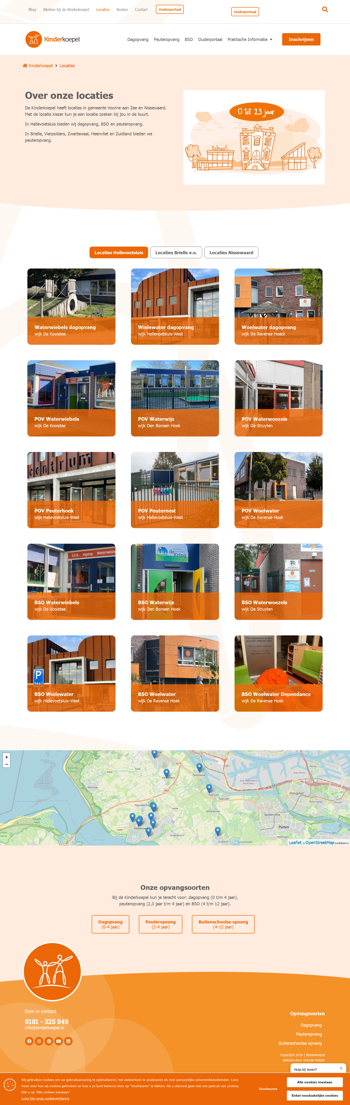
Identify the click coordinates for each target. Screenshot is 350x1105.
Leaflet (295, 842)
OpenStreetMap (319, 842)
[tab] (119, 252)
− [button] (7, 763)
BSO (189, 39)
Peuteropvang (167, 39)
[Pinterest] (49, 1041)
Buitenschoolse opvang (300, 1043)
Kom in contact (40, 1011)
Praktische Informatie (247, 39)
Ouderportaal (210, 39)
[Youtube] (58, 1041)
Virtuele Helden (314, 1060)
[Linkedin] (68, 1041)
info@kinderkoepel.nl (44, 1027)
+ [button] (7, 756)
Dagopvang (138, 39)
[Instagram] (39, 1041)
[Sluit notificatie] (341, 1068)
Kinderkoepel (40, 65)
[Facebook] (29, 1041)
